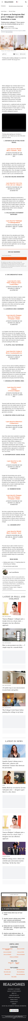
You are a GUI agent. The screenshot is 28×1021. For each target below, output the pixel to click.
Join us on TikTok (20, 951)
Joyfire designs (6, 163)
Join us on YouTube (20, 948)
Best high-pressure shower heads (16, 6)
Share (5, 54)
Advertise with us (10, 963)
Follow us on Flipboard (14, 956)
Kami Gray (15, 166)
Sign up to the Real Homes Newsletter (7, 949)
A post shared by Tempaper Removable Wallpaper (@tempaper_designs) (14, 317)
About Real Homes (17, 963)
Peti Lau (23, 405)
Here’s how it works (9, 31)
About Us (14, 993)
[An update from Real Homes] (14, 903)
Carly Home (5, 237)
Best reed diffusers (20, 971)
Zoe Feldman (11, 482)
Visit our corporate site (18, 1016)
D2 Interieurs (15, 439)
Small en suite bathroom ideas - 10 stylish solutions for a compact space (14, 934)
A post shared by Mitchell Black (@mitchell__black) (14, 149)
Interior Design (3, 11)
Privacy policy (14, 999)
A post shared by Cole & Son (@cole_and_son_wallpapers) (14, 184)
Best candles (14, 976)
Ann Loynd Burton (10, 26)
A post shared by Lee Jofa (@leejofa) (14, 462)
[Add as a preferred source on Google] (14, 1010)
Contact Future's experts (14, 991)
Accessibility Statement (14, 989)
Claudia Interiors (6, 197)
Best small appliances (21, 974)
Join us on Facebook (21, 954)
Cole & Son (15, 201)
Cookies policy (14, 1001)
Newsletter (23, 54)
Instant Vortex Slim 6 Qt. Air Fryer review (13, 913)
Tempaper (8, 335)
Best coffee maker (7, 971)
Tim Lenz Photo (6, 451)
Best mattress (7, 969)
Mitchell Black (7, 165)
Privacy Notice (18, 263)
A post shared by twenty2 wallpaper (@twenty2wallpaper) (14, 389)
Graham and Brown (7, 374)
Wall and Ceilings (12, 11)
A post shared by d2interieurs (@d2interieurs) (14, 422)
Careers (14, 1003)
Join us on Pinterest (7, 954)
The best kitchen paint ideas (10, 566)
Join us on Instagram (7, 951)
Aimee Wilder (5, 300)
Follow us (16, 54)
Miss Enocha (15, 331)
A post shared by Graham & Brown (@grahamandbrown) (14, 352)
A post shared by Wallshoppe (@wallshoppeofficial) (14, 221)
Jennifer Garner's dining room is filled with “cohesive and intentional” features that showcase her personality (14, 920)
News (17, 28)
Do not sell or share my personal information (14, 1005)
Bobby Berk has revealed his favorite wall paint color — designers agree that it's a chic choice (15, 927)
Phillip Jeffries (11, 441)
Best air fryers (7, 974)
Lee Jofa (19, 482)
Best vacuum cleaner (21, 969)
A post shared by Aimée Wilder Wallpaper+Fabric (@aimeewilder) (14, 282)
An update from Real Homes (11, 908)
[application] (14, 122)
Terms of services (16, 262)
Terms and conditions (14, 997)
